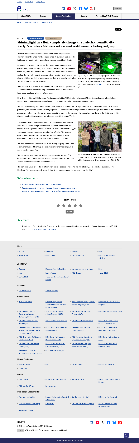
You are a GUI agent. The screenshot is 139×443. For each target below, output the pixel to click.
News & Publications (32, 22)
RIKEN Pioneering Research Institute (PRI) (28, 322)
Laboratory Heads (25, 291)
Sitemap (75, 251)
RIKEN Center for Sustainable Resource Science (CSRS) (55, 345)
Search (117, 8)
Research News (47, 22)
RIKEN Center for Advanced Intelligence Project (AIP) (107, 329)
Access (19, 2)
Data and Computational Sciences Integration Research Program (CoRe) (56, 304)
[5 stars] (81, 205)
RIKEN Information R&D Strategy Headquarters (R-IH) (30, 338)
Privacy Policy (50, 255)
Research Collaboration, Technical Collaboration (57, 398)
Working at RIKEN (78, 379)
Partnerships (50, 404)
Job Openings (23, 379)
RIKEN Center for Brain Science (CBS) (109, 338)
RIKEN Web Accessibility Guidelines (106, 256)
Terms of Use (23, 255)
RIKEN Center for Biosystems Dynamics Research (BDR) (82, 338)
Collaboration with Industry (81, 397)
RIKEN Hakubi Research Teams (82, 321)
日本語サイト (40, 2)
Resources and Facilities (27, 397)
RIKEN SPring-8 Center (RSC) (55, 350)
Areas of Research (52, 291)
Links (100, 251)
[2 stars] (64, 205)
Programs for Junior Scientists (56, 379)
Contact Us (29, 2)
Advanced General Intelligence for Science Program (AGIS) (83, 303)
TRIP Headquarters (25, 302)
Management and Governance (82, 269)
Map (20, 273)
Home (19, 22)
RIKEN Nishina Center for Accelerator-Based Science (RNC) (30, 352)
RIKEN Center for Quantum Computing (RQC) (81, 329)
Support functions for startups (29, 404)
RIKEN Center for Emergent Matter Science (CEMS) (81, 345)
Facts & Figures (51, 273)
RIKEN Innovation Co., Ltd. (107, 397)
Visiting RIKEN (23, 277)
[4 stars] (75, 205)
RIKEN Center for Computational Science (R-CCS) (56, 329)
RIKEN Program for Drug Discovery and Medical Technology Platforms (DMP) (29, 314)
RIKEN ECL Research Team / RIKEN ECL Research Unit (108, 322)
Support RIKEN (103, 273)
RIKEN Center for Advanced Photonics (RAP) (107, 345)
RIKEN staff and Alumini (27, 386)
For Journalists (77, 364)
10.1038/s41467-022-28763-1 (43, 229)
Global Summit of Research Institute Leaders (107, 405)
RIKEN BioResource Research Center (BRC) (29, 345)
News (47, 364)
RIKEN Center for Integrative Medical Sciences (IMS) (55, 338)
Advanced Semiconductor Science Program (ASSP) (54, 312)
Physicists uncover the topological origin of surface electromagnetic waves (51, 191)
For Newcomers (51, 386)
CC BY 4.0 (99, 84)
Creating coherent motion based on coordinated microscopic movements (49, 188)
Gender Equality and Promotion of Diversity (57, 278)
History (100, 269)
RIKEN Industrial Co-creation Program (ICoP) (81, 312)
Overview (22, 269)
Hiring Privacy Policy (79, 255)
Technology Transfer (26, 410)
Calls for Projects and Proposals (83, 404)
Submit (69, 212)
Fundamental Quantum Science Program (109, 303)
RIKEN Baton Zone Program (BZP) (110, 311)
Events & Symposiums (106, 364)
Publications (23, 368)
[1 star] (58, 205)
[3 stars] (69, 205)
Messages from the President (56, 269)
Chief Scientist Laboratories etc (56, 321)
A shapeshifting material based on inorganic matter (41, 184)
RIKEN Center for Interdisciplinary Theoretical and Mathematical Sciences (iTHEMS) (30, 330)
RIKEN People (76, 273)
